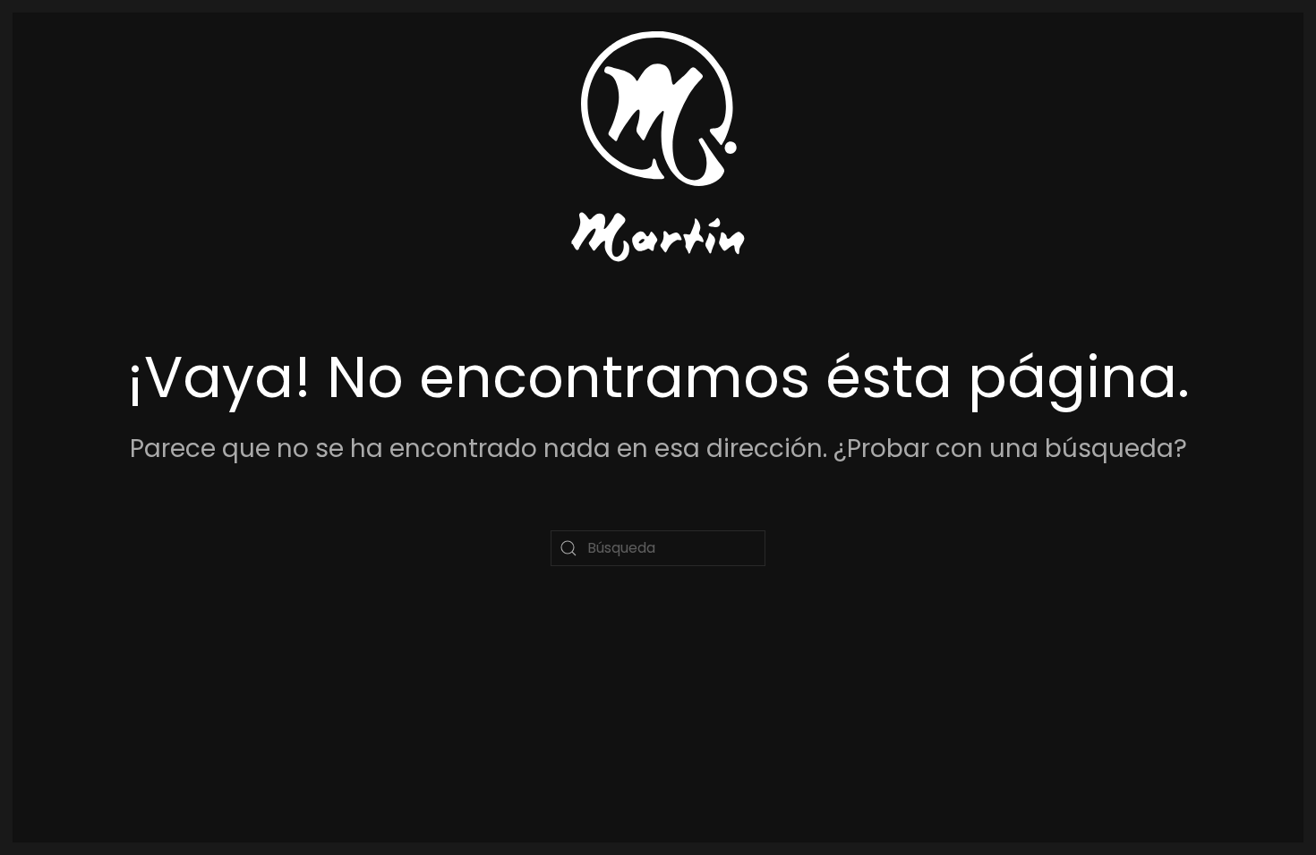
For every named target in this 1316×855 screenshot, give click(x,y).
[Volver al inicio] (658, 146)
